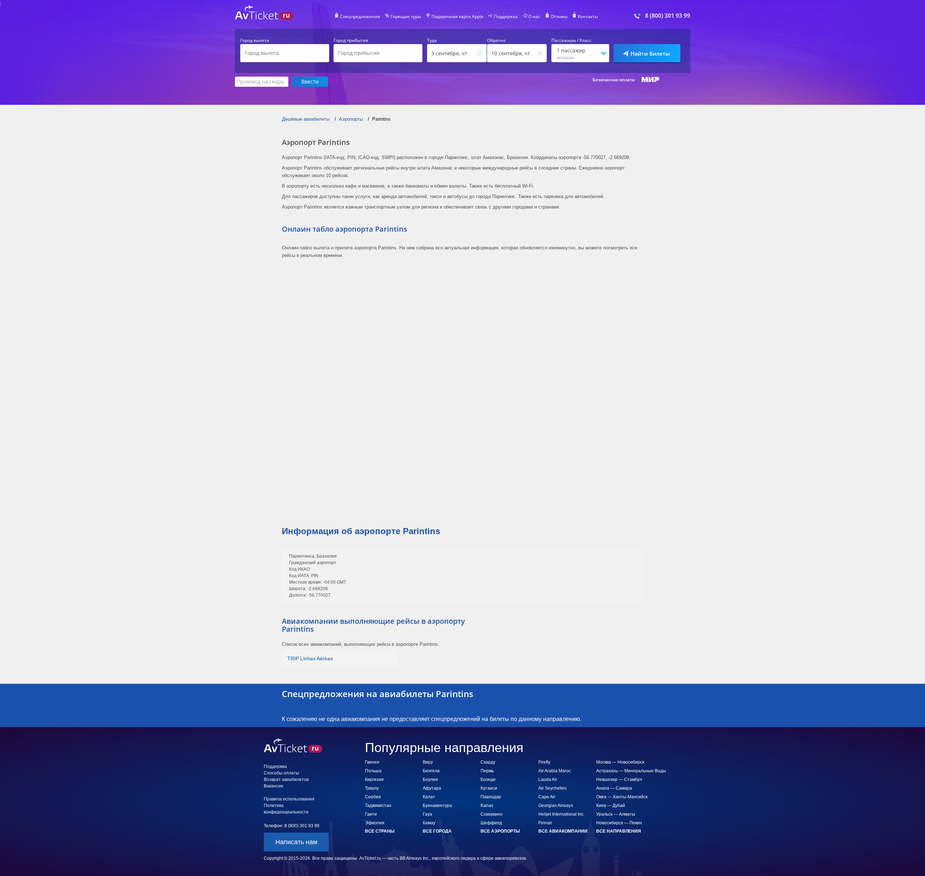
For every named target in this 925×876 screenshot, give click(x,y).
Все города (437, 831)
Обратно (496, 40)
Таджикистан (378, 805)
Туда (432, 40)
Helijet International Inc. (561, 814)
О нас (534, 17)
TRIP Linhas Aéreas (310, 658)
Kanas (487, 805)
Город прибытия (351, 40)
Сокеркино (492, 814)
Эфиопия (374, 822)
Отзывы (559, 17)
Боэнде (488, 779)
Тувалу (372, 788)
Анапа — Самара (614, 788)
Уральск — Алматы (615, 814)
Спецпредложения (360, 17)
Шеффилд (491, 822)
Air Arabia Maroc (554, 770)
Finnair (545, 822)
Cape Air (546, 796)
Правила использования (289, 799)
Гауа (427, 814)
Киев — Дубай (610, 805)
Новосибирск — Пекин (619, 822)
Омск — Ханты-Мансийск (622, 796)
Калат (429, 796)
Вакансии (273, 786)
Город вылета (254, 40)
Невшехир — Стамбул (619, 779)
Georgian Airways (555, 805)
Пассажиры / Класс (571, 40)
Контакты (588, 17)
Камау (429, 822)
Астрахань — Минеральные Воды (631, 770)
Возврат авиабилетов (286, 779)
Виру (428, 762)
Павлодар (491, 796)
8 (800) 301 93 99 (667, 16)
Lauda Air (547, 779)
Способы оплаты (281, 773)
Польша (373, 770)
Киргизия (374, 779)
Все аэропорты (500, 831)
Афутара (432, 788)
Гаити (371, 814)
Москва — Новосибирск (620, 762)
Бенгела (431, 770)
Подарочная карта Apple (457, 17)
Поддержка (506, 17)
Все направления (618, 831)
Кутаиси (489, 788)
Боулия (430, 779)
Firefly (544, 762)
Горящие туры (406, 17)
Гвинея (372, 762)
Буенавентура (437, 805)
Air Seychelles (552, 788)
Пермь (487, 770)
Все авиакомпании (563, 831)
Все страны (380, 831)
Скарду (488, 762)
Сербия (373, 796)
